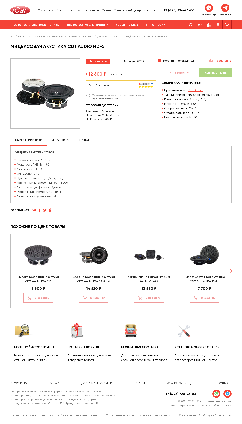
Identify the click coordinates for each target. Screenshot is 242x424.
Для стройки (155, 25)
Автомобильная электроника (36, 25)
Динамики (87, 36)
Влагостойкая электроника (87, 25)
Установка (60, 140)
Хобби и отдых (127, 25)
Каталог (22, 36)
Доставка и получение (84, 10)
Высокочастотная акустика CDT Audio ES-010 (38, 279)
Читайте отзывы (99, 85)
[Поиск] (190, 24)
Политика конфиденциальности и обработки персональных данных (53, 415)
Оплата (61, 10)
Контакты (150, 10)
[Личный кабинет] (218, 24)
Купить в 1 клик (215, 72)
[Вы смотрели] (199, 24)
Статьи (106, 10)
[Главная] (12, 36)
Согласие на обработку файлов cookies (205, 415)
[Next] (231, 271)
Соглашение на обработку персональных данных (138, 415)
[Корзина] (227, 24)
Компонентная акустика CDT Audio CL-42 (149, 279)
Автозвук (73, 36)
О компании (45, 10)
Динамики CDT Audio (109, 36)
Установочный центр (127, 10)
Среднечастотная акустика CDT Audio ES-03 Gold (93, 279)
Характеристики (28, 140)
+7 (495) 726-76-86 (179, 10)
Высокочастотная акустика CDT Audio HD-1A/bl (204, 279)
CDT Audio (195, 90)
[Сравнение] (208, 24)
